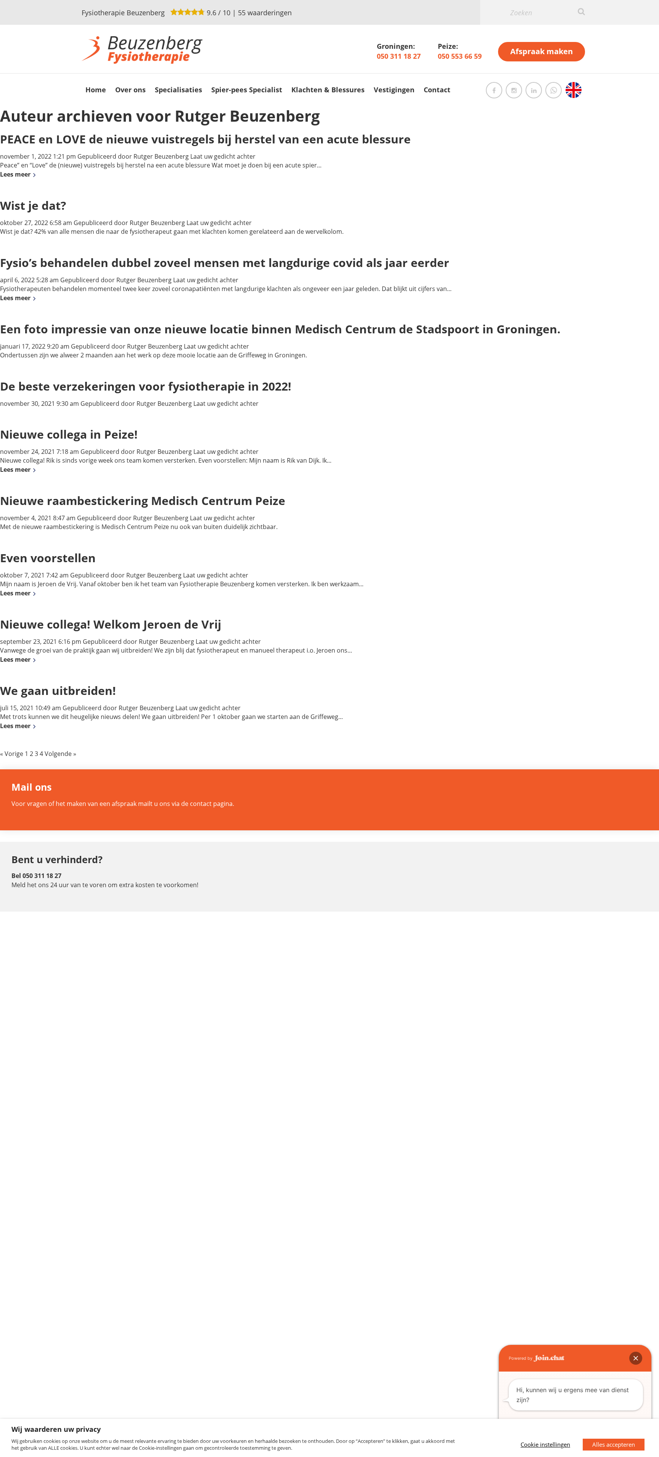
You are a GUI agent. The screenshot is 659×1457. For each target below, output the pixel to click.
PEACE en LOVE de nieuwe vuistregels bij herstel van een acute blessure (205, 139)
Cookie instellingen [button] (545, 1444)
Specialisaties (178, 89)
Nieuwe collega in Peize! (69, 434)
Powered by (521, 1358)
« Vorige (11, 753)
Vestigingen (394, 89)
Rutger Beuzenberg (161, 156)
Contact (437, 89)
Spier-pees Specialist (246, 89)
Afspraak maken (541, 51)
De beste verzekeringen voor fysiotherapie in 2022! (145, 386)
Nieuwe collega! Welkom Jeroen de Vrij (110, 624)
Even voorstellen (48, 558)
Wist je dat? (33, 205)
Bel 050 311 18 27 (36, 876)
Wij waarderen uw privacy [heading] (56, 1429)
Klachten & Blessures (328, 89)
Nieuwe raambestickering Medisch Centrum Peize (142, 500)
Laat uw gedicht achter (223, 156)
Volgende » (60, 753)
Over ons (130, 89)
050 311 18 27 (399, 56)
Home (95, 89)
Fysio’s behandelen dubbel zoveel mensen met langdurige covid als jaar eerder (224, 262)
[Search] (581, 11)
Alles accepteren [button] (613, 1444)
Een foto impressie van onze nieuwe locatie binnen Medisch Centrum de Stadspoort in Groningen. (280, 329)
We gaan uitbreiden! (58, 690)
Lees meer (15, 174)
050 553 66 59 (460, 56)
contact (201, 803)
